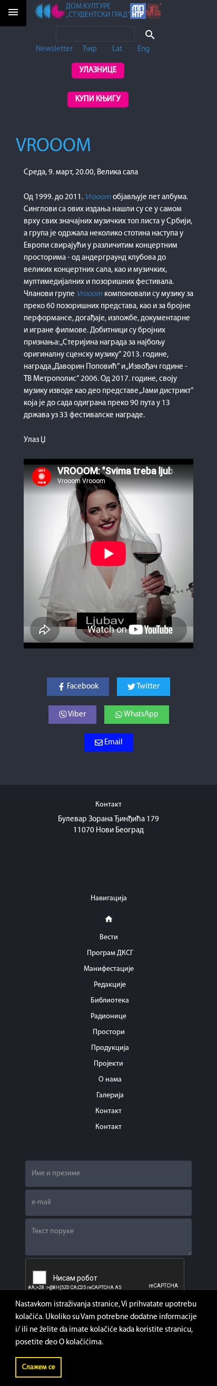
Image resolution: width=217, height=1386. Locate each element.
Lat (117, 49)
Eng (143, 49)
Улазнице (98, 70)
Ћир (90, 49)
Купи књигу (98, 99)
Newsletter (54, 49)
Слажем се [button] (38, 1367)
